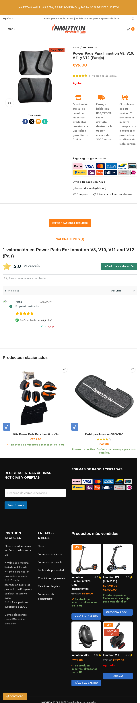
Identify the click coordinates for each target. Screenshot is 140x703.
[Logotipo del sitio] (68, 29)
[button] (6, 427)
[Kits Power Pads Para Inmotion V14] (36, 397)
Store (41, 546)
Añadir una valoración (119, 266)
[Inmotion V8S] (86, 636)
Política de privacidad (51, 570)
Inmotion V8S (80, 655)
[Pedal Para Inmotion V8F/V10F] (104, 397)
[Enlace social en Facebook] (25, 121)
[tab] (70, 239)
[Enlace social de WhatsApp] (45, 121)
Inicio (76, 47)
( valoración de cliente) (103, 76)
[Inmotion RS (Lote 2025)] (118, 559)
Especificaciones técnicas (70, 223)
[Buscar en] (133, 18)
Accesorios (90, 47)
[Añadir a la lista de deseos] (64, 369)
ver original (43, 320)
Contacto (16, 696)
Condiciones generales (51, 578)
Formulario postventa (50, 562)
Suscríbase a (15, 505)
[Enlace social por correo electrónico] (38, 121)
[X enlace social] (31, 121)
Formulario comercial (50, 554)
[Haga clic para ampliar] (9, 103)
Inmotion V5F (111, 655)
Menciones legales (49, 586)
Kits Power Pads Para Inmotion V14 (36, 434)
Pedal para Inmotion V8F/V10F (104, 434)
